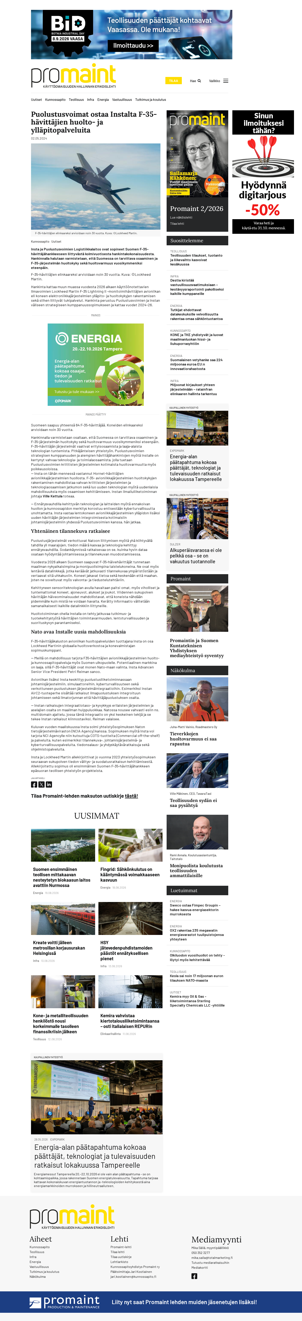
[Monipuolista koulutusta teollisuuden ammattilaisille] (197, 832)
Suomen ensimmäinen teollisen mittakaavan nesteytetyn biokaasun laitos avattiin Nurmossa (61, 877)
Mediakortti (199, 1267)
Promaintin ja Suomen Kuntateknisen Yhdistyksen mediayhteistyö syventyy (197, 648)
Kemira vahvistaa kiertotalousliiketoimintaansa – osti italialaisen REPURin (129, 1021)
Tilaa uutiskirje (121, 1257)
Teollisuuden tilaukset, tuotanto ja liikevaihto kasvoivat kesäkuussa (196, 259)
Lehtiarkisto (119, 1262)
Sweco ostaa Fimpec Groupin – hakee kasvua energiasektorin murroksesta (195, 909)
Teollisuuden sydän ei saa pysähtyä (193, 802)
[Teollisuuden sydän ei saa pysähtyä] (197, 770)
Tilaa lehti (177, 223)
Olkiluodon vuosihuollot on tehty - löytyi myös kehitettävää (197, 957)
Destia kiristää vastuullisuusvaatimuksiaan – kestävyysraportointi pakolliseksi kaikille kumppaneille (197, 287)
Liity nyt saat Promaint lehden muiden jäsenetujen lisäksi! (184, 1301)
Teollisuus (76, 99)
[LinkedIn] (49, 784)
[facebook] (34, 784)
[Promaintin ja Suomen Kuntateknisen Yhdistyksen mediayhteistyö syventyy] (197, 608)
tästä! (131, 796)
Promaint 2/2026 (196, 208)
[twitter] (41, 784)
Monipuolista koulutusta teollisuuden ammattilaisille (196, 870)
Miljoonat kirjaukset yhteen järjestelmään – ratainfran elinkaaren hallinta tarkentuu (193, 389)
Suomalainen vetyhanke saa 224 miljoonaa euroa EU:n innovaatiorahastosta (196, 364)
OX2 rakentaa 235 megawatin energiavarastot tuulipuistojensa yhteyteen (197, 934)
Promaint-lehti (121, 1247)
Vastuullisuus (122, 99)
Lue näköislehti (181, 217)
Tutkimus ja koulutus (150, 99)
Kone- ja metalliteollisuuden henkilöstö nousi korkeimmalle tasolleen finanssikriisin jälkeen (60, 1023)
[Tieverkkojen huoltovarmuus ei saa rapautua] (197, 699)
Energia (103, 99)
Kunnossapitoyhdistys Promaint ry (135, 1267)
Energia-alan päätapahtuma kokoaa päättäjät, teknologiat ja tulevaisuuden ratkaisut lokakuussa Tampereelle (94, 1155)
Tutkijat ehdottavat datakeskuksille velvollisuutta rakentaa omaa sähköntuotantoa (196, 314)
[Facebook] (194, 1276)
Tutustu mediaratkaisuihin (210, 1262)
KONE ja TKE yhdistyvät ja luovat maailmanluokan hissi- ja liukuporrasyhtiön (196, 339)
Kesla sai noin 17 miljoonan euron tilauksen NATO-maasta (196, 977)
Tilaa (173, 81)
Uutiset (36, 99)
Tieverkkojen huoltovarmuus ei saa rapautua (193, 738)
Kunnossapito (55, 99)
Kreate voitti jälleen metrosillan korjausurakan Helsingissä (59, 948)
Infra (90, 99)
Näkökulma (38, 1276)
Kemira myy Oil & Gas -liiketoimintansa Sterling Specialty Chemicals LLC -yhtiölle (197, 1000)
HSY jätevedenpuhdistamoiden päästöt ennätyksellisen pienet (126, 950)
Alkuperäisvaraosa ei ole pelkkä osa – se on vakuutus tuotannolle (196, 555)
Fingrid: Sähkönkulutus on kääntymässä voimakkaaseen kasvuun (130, 874)
